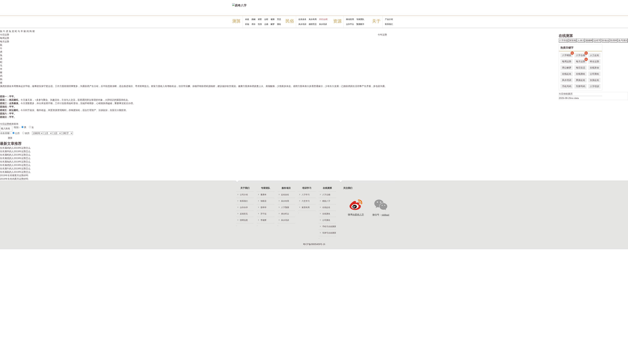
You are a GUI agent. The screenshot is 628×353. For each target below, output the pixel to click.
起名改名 (302, 19)
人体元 (581, 40)
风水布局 (313, 19)
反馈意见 (244, 214)
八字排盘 (563, 40)
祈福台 (605, 40)
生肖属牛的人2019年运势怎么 (15, 168)
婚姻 (253, 19)
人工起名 (594, 55)
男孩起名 (580, 80)
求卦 (253, 24)
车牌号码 (580, 86)
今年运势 (382, 34)
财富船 (572, 40)
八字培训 (594, 86)
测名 (279, 24)
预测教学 (360, 24)
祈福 (247, 24)
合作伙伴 (244, 207)
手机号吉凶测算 (329, 226)
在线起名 (566, 74)
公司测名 (594, 74)
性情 (260, 24)
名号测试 (623, 40)
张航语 (263, 201)
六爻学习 (306, 201)
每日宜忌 (580, 67)
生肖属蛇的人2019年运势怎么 (15, 154)
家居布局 (306, 207)
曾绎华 (263, 207)
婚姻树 (589, 40)
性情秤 (613, 40)
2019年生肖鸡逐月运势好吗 (14, 178)
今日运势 (4, 34)
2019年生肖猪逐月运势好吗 (14, 175)
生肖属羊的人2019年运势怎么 (15, 151)
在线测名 (580, 74)
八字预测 (285, 207)
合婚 (266, 24)
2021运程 (323, 19)
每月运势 (4, 41)
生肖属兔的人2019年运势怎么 (15, 161)
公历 (17, 133)
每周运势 (4, 38)
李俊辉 (263, 220)
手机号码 (566, 86)
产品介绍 (389, 19)
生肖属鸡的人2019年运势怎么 (15, 148)
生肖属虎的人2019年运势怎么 (15, 165)
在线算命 (594, 67)
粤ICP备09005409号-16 (314, 244)
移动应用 (350, 19)
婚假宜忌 (313, 24)
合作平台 (350, 24)
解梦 (273, 24)
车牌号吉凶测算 (329, 233)
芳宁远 (263, 214)
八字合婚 (581, 55)
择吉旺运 (285, 214)
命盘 (247, 19)
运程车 (597, 40)
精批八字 (326, 201)
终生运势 (594, 61)
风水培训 (302, 24)
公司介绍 (244, 194)
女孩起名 (594, 80)
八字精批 (567, 55)
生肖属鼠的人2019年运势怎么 (15, 172)
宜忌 (279, 19)
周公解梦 (566, 67)
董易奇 (263, 194)
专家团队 (360, 19)
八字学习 (306, 194)
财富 (260, 19)
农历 (27, 133)
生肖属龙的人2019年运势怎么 (15, 158)
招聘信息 (244, 220)
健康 (273, 19)
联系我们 (389, 24)
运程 (266, 19)
